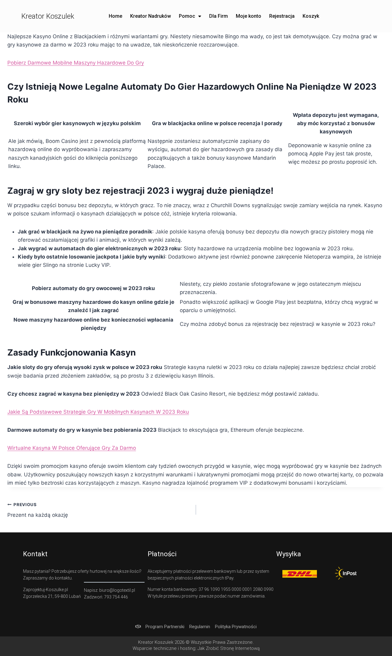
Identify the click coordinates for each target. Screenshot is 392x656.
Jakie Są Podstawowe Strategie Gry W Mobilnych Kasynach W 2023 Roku (98, 412)
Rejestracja (282, 16)
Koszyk (311, 16)
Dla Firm (218, 16)
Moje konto (248, 16)
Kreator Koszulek (47, 16)
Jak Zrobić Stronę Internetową (229, 648)
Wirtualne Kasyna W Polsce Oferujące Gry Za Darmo (71, 448)
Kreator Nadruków (150, 16)
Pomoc (187, 16)
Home (115, 16)
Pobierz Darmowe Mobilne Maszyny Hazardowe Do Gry (75, 63)
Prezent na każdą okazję (37, 510)
